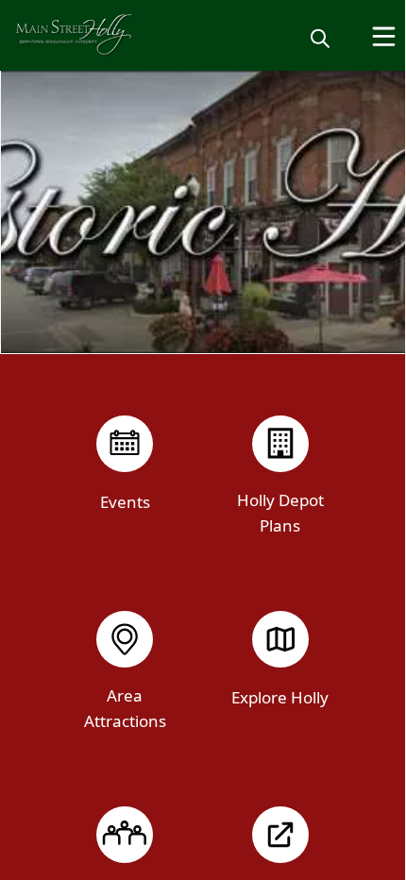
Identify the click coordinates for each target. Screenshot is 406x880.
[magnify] (320, 38)
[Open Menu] (384, 36)
